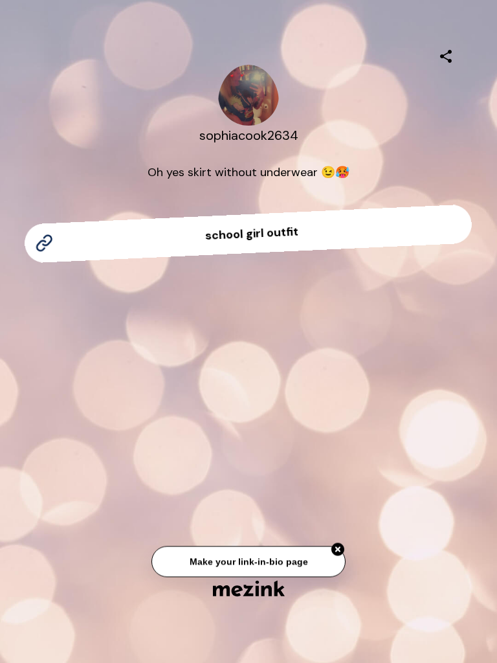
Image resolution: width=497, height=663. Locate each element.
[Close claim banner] (337, 550)
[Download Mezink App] (249, 588)
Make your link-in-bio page (248, 562)
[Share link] (446, 54)
